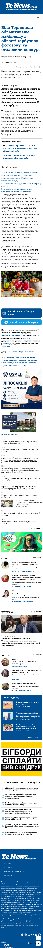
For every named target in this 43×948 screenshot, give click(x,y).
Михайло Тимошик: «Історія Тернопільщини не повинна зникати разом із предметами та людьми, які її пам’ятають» (20, 642)
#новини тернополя (27, 360)
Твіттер (26, 338)
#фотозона (6, 366)
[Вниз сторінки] (38, 943)
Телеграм (6, 346)
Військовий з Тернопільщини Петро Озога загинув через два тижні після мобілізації (21, 789)
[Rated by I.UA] (34, 944)
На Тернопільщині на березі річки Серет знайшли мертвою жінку (21, 804)
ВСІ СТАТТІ (37, 557)
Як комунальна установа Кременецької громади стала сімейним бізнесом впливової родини (20, 796)
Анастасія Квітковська (23, 571)
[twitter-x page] (29, 934)
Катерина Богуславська (23, 602)
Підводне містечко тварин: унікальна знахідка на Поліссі (20, 496)
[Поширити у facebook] (26, 67)
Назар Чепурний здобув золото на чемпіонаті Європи (20, 514)
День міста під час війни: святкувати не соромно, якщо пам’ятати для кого (21, 833)
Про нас (7, 864)
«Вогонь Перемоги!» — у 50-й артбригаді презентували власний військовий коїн (20, 148)
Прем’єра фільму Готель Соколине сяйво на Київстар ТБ (19, 451)
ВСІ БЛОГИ (37, 654)
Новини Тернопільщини (22, 352)
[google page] (22, 934)
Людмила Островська (22, 586)
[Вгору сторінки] (38, 938)
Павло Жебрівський (21, 690)
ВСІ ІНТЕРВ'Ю (36, 611)
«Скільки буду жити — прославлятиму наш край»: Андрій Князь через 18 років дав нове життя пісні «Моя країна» (20, 470)
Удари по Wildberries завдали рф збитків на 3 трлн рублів (20, 479)
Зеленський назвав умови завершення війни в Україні (20, 522)
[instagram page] (39, 934)
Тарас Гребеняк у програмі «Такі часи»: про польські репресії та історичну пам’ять (19, 488)
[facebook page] (26, 934)
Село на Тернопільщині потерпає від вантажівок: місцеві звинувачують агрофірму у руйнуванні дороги (19, 811)
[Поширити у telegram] (39, 67)
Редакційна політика (14, 872)
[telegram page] (36, 934)
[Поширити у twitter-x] (31, 67)
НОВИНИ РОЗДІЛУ (34, 737)
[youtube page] (32, 934)
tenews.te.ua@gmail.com (13, 335)
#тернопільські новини (24, 363)
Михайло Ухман (20, 666)
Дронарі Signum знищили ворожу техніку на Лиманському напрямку (19, 442)
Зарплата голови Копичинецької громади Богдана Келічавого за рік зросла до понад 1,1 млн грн (22, 826)
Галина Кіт (17, 679)
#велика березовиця (16, 357)
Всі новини (36, 528)
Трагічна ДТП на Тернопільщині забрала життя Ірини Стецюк (21, 818)
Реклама (8, 875)
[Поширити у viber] (35, 67)
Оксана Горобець (23, 57)
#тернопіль (6, 363)
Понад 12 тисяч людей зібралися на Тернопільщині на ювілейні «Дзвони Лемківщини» (29, 503)
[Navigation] (38, 17)
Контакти (8, 868)
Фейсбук (7, 344)
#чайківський (19, 366)
